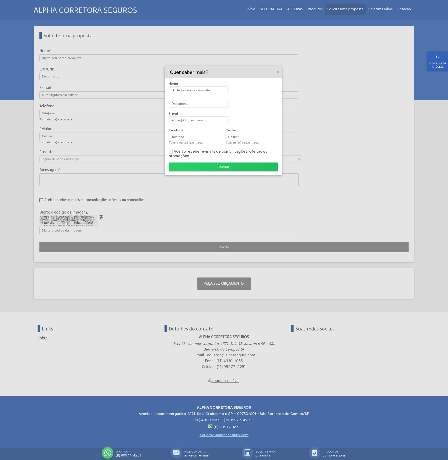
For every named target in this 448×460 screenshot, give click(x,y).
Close (278, 72)
